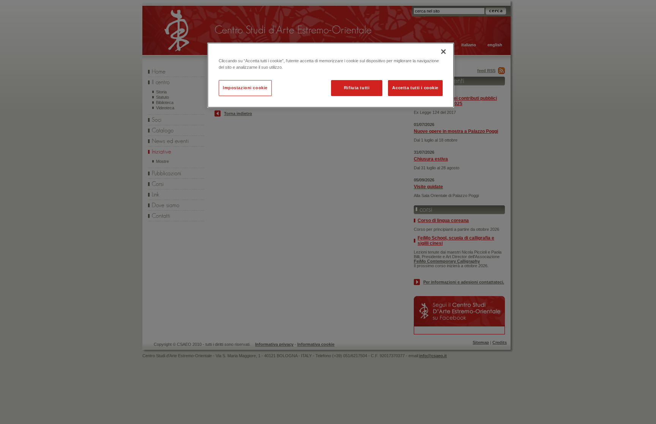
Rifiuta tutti (356, 87)
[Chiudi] (443, 51)
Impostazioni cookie (245, 87)
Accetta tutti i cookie (415, 87)
